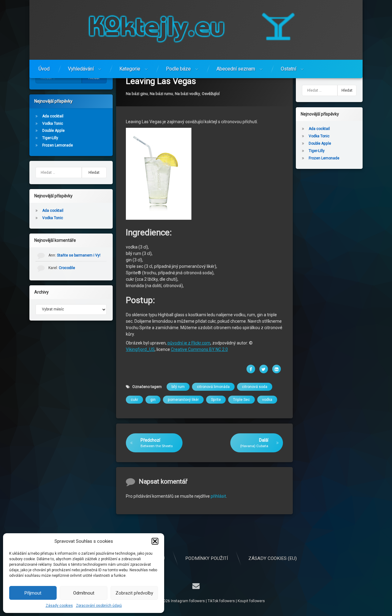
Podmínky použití (206, 558)
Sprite (216, 400)
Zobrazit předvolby (134, 593)
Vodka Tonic (52, 123)
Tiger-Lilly (50, 138)
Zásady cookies (59, 605)
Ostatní (288, 69)
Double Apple (53, 130)
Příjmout (32, 593)
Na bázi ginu (137, 93)
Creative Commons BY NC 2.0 (199, 349)
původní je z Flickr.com (189, 343)
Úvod (44, 69)
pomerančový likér (183, 400)
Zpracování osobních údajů (99, 605)
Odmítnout (83, 593)
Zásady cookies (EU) (272, 558)
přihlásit (218, 496)
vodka (267, 400)
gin (153, 400)
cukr (134, 400)
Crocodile (67, 268)
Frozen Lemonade (57, 145)
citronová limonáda (213, 387)
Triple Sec (241, 400)
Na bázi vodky (187, 93)
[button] (155, 541)
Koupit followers (251, 601)
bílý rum (178, 387)
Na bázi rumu (161, 93)
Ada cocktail (52, 116)
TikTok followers (221, 601)
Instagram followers (188, 601)
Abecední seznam (236, 69)
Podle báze (178, 69)
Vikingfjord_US (140, 349)
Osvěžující (211, 93)
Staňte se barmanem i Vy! (78, 255)
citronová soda (254, 387)
